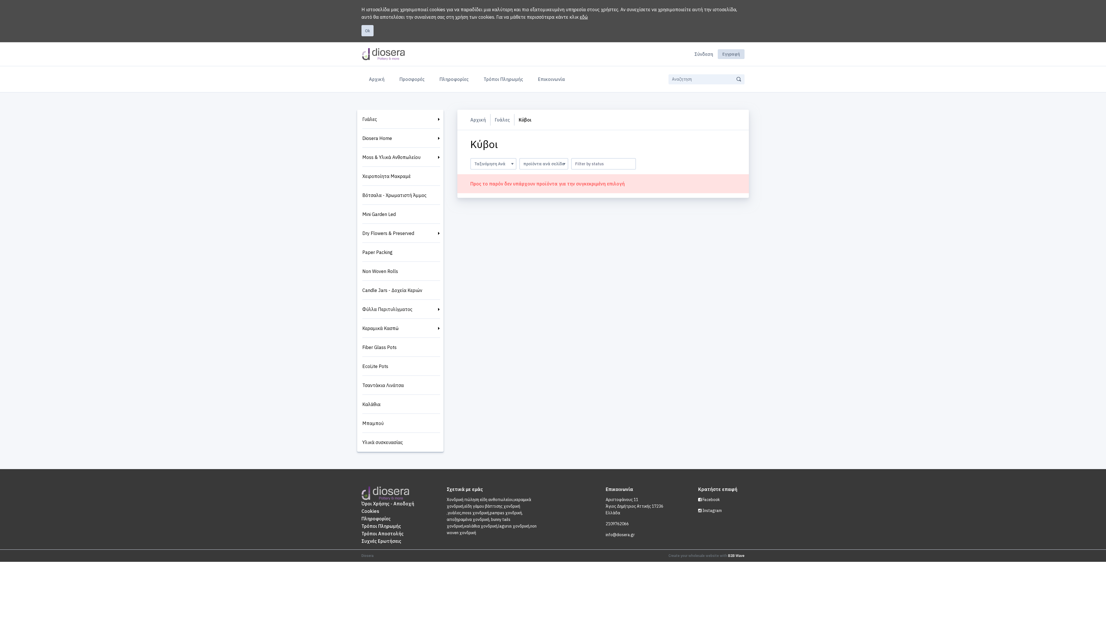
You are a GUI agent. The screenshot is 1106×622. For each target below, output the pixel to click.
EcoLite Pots (375, 366)
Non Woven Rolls (380, 271)
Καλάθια (371, 404)
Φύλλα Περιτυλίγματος (387, 309)
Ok (367, 30)
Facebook (711, 499)
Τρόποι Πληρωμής (503, 79)
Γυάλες (369, 119)
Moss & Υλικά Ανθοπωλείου (391, 157)
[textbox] (603, 164)
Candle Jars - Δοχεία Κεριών (392, 290)
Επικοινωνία (551, 79)
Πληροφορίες (454, 79)
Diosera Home (377, 138)
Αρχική (378, 79)
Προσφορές (412, 79)
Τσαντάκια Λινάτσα (383, 385)
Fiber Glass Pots (379, 347)
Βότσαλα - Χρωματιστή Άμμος (394, 195)
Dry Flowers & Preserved (388, 233)
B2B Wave (736, 555)
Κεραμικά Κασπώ (380, 328)
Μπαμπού (373, 423)
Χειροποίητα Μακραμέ (386, 176)
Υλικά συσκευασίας (382, 442)
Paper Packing (377, 252)
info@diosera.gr (620, 534)
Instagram (712, 510)
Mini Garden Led (379, 214)
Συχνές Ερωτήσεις (381, 541)
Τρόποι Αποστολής (382, 533)
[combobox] (603, 164)
